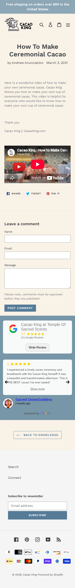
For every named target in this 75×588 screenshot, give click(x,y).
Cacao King (30, 574)
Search (13, 467)
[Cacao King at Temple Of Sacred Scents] (13, 329)
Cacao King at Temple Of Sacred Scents (43, 327)
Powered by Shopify (50, 574)
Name (8, 231)
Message (10, 265)
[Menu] (68, 24)
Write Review (37, 347)
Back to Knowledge (40, 435)
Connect (14, 478)
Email (8, 248)
